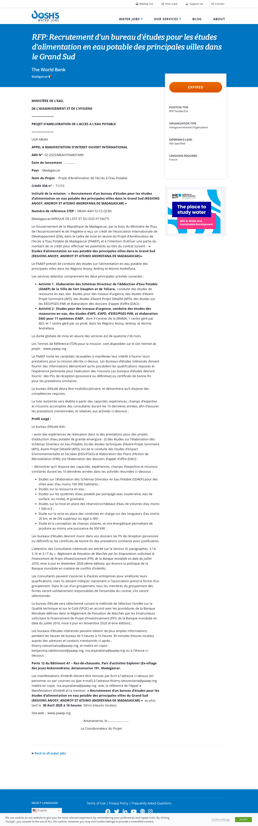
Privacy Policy (118, 803)
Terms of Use (96, 803)
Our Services (166, 19)
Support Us (196, 3)
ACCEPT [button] (243, 819)
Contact (219, 3)
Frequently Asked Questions (151, 803)
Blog (197, 19)
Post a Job (171, 3)
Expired (195, 87)
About (219, 19)
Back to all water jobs (50, 753)
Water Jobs (129, 19)
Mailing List (146, 3)
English (42, 810)
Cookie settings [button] (220, 819)
